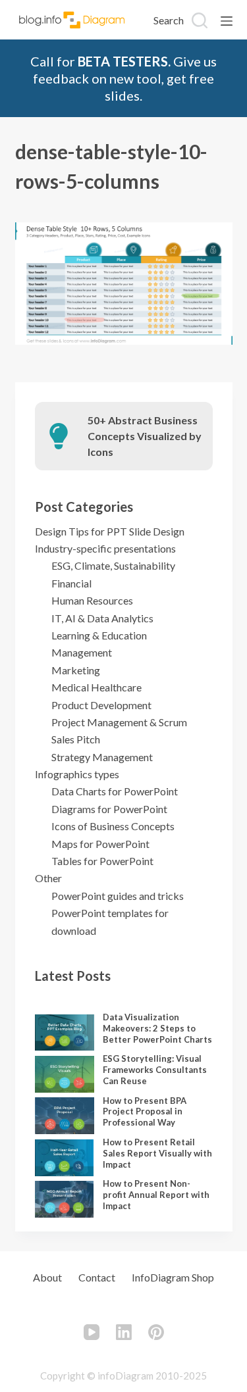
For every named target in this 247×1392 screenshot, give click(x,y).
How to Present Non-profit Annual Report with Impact (156, 1194)
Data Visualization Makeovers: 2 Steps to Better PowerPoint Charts (157, 1028)
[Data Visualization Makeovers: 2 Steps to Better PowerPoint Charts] (64, 1032)
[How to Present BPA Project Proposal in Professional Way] (64, 1115)
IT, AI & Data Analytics (102, 618)
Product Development (101, 705)
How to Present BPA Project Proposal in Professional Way (144, 1111)
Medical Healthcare (96, 687)
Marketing (75, 670)
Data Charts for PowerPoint (114, 791)
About (47, 1277)
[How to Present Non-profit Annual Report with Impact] (64, 1199)
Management (81, 652)
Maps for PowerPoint (100, 843)
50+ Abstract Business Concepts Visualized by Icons (145, 436)
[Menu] (227, 21)
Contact (96, 1277)
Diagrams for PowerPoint (109, 809)
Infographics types (77, 774)
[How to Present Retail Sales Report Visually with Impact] (64, 1157)
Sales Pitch (75, 739)
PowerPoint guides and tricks (117, 895)
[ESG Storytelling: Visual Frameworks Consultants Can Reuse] (64, 1074)
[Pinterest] (156, 1332)
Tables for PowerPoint (102, 861)
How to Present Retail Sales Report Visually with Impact (157, 1153)
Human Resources (92, 600)
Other (48, 878)
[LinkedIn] (124, 1332)
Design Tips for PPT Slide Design (109, 531)
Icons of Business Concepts (113, 826)
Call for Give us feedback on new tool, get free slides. (123, 78)
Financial (71, 583)
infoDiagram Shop (173, 1277)
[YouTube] (91, 1332)
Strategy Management (102, 757)
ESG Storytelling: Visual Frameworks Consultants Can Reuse (155, 1069)
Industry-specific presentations (105, 548)
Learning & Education (99, 635)
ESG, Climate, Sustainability (113, 565)
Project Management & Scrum (119, 722)
